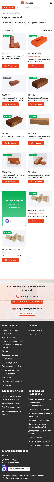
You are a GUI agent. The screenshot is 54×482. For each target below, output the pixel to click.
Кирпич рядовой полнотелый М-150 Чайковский (39, 176)
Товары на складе (10, 354)
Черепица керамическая (39, 399)
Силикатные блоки (10, 399)
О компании (7, 358)
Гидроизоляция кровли (38, 420)
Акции (5, 351)
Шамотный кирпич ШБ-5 (37, 216)
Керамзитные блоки (11, 403)
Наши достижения (10, 370)
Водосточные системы (38, 409)
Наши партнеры (9, 373)
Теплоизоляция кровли (39, 441)
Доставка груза (9, 337)
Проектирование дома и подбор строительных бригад (13, 344)
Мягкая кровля (35, 437)
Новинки (7, 22)
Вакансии (6, 377)
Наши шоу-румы (9, 362)
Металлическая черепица (40, 445)
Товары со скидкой (37, 22)
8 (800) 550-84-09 (29, 296)
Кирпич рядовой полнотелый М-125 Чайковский (13, 176)
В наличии (20, 22)
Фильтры (46, 30)
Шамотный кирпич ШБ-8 (11, 256)
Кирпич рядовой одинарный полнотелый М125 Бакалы (13, 99)
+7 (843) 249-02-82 (10, 462)
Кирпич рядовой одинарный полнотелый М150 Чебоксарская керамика (39, 137)
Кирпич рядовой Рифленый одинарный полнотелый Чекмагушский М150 (13, 137)
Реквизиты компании (12, 381)
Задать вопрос (27, 313)
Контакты (6, 385)
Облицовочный (35, 330)
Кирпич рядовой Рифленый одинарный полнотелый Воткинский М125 (13, 57)
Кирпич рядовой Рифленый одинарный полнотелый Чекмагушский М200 (38, 99)
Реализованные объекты (13, 366)
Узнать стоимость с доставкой (27, 301)
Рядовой (32, 334)
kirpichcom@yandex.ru (29, 308)
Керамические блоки (11, 395)
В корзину (12, 66)
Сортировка (6, 30)
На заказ (7, 77)
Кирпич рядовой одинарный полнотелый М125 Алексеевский (39, 60)
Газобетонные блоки (11, 407)
